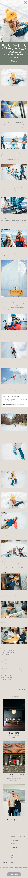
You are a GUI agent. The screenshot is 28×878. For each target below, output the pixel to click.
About (12, 862)
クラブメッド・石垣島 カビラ (14, 775)
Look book (21, 851)
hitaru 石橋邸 (14, 733)
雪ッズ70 (3, 218)
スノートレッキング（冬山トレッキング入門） (12, 565)
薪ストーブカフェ (5, 648)
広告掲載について (14, 836)
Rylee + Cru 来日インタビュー (14, 819)
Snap (20, 853)
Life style (12, 855)
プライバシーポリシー (22, 836)
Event (12, 857)
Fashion (12, 853)
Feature (12, 851)
